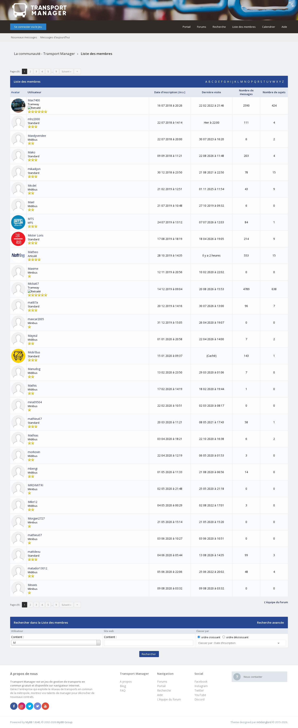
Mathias (33, 435)
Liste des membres (244, 27)
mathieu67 (35, 419)
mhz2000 (34, 119)
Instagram (201, 686)
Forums (201, 27)
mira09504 (35, 402)
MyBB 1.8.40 (33, 722)
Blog (123, 686)
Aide (284, 27)
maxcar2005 (36, 319)
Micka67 (33, 283)
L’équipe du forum (169, 699)
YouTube (200, 695)
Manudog (34, 369)
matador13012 (37, 568)
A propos (126, 681)
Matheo (33, 252)
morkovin (34, 452)
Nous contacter (253, 677)
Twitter (199, 690)
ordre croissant (210, 637)
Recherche (219, 27)
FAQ (122, 690)
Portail (187, 27)
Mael (31, 202)
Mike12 (32, 502)
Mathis (32, 385)
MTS (31, 219)
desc (181, 92)
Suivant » (66, 71)
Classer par (202, 631)
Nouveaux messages (24, 37)
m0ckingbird (264, 722)
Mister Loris (35, 235)
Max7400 (34, 100)
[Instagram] (21, 706)
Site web (109, 631)
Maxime (33, 268)
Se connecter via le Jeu (28, 27)
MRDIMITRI (35, 485)
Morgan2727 (36, 518)
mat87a (33, 302)
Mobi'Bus (34, 352)
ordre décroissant (237, 637)
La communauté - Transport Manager (44, 53)
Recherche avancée (270, 622)
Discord (199, 699)
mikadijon (34, 169)
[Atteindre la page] (77, 71)
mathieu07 (35, 535)
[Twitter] (29, 706)
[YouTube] (45, 706)
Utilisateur (17, 631)
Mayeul (32, 336)
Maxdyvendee (37, 136)
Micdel (32, 185)
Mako (31, 152)
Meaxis (32, 585)
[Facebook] (13, 706)
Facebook (200, 681)
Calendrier (268, 27)
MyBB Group (64, 722)
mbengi (33, 468)
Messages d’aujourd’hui (55, 37)
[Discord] (37, 706)
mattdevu (34, 552)
